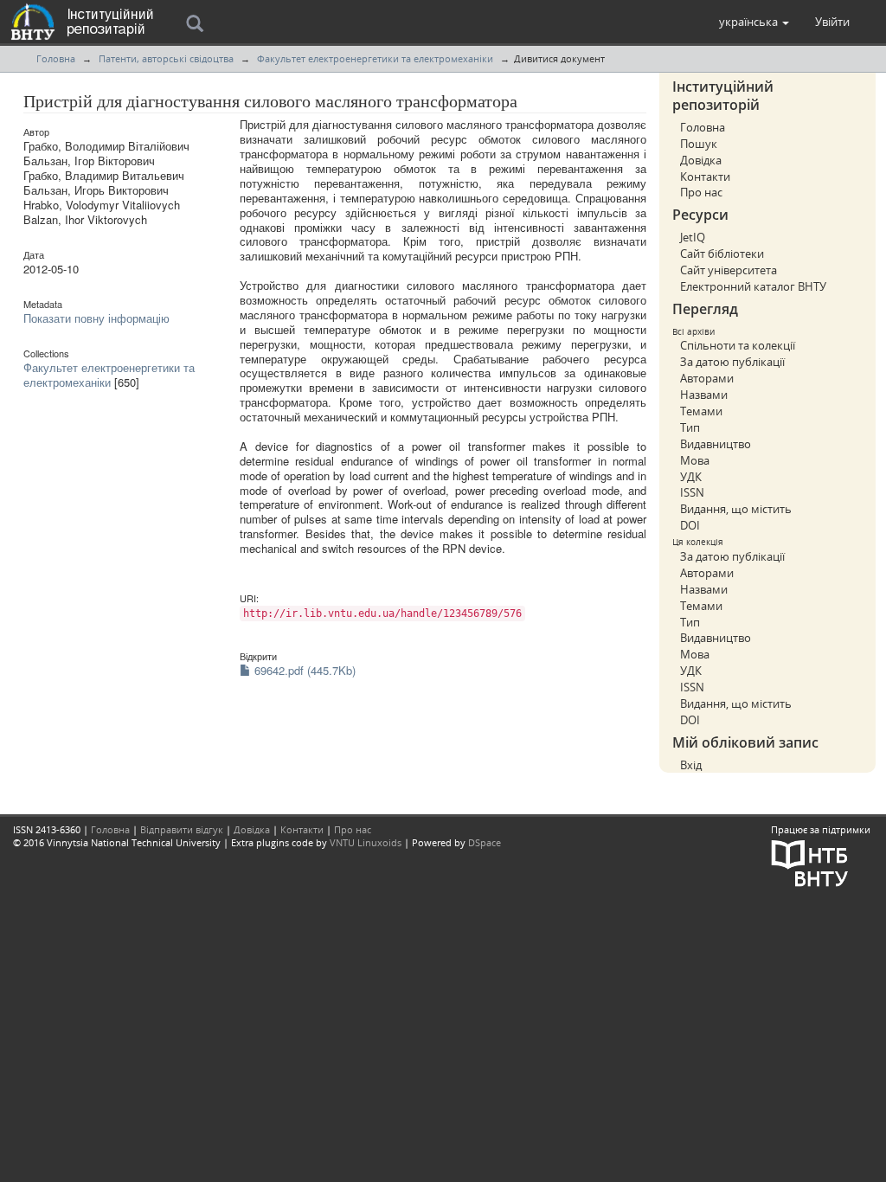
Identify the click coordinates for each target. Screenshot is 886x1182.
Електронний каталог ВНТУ (753, 286)
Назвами (704, 394)
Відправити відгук (181, 829)
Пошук (698, 143)
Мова (694, 460)
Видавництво (715, 444)
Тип (690, 427)
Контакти (705, 176)
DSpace (484, 842)
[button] (754, 21)
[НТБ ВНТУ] (810, 861)
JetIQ (692, 237)
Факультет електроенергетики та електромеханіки (375, 58)
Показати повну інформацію (96, 318)
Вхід (691, 765)
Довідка (701, 160)
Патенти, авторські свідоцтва (166, 58)
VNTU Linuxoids (365, 842)
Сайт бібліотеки (722, 253)
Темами (701, 411)
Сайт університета (728, 270)
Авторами (707, 378)
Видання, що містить (736, 509)
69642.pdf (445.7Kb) (303, 670)
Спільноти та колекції (737, 345)
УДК (691, 477)
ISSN (692, 492)
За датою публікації (732, 361)
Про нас (701, 192)
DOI (690, 525)
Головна (55, 58)
